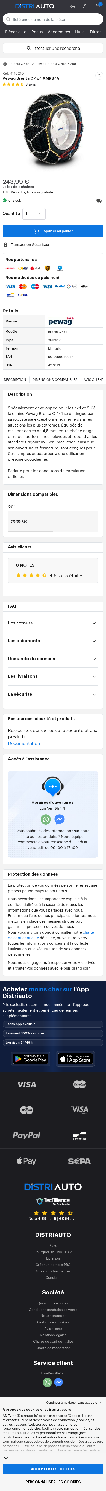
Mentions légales (53, 1335)
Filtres (95, 31)
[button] (73, 6)
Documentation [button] (24, 743)
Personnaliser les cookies (53, 1482)
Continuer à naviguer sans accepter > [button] (73, 1402)
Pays (53, 1245)
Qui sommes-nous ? (53, 1303)
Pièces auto (15, 31)
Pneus (37, 31)
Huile (80, 31)
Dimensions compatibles (54, 379)
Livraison (53, 1258)
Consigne (53, 1277)
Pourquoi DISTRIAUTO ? (53, 1252)
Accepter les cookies (53, 1469)
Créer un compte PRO (53, 1264)
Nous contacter (53, 1315)
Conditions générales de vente (53, 1309)
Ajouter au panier (58, 231)
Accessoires (59, 31)
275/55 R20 (19, 521)
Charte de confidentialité (53, 1341)
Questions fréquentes (53, 1271)
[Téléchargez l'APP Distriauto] (30, 1059)
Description (15, 379)
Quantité (11, 214)
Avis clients (53, 1328)
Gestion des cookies (53, 1322)
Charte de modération (53, 1347)
